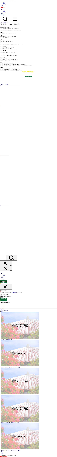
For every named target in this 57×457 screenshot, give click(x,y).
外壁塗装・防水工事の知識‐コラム (4, 22)
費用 (3, 15)
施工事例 (2, 13)
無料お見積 (2, 311)
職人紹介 (2, 5)
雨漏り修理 (4, 3)
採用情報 (2, 453)
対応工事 (2, 9)
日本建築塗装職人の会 (14, 292)
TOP (1, 451)
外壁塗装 (4, 2)
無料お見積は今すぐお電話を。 (3, 456)
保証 (1, 14)
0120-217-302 (4, 297)
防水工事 (4, 11)
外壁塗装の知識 (2, 309)
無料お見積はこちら (28, 76)
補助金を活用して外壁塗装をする (4, 310)
